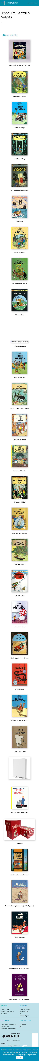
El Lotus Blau (19, 689)
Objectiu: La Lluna (20, 346)
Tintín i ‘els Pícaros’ (19, 96)
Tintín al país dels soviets (19, 812)
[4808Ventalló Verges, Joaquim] (19, 51)
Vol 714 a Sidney (19, 159)
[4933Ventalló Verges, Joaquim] (20, 175)
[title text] (12, 3)
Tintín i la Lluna (19, 937)
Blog (21, 1014)
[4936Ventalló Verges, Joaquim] (20, 269)
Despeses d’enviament (8, 1028)
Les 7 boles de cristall (19, 284)
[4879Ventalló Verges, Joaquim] (20, 144)
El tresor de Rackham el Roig (19, 408)
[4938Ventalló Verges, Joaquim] (19, 342)
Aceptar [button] (19, 1058)
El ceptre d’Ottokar (19, 471)
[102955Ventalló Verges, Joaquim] (19, 985)
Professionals (24, 1011)
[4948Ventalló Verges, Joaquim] (19, 425)
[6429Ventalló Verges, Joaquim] (19, 860)
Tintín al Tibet (19, 596)
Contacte (23, 1024)
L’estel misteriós (19, 627)
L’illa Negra (19, 221)
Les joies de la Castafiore (19, 190)
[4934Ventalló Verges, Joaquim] (19, 207)
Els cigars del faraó (19, 440)
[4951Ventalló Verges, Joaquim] (20, 518)
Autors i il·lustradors (7, 1011)
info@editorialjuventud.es (13, 1045)
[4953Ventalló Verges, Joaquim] (20, 581)
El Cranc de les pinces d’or (19, 720)
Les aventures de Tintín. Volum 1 (19, 968)
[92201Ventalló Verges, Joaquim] (19, 954)
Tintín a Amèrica (19, 377)
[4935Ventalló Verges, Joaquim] (19, 238)
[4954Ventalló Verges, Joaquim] (19, 612)
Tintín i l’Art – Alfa (20, 751)
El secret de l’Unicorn (19, 533)
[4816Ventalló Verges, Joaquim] (20, 82)
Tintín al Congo (19, 128)
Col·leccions (5, 1009)
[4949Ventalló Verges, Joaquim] (19, 456)
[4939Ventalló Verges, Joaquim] (19, 363)
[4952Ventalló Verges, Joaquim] (20, 550)
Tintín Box (19, 844)
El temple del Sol (19, 502)
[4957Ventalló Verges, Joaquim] (19, 706)
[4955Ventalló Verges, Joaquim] (19, 643)
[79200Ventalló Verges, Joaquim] (19, 922)
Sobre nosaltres (25, 1009)
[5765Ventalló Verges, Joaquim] (19, 737)
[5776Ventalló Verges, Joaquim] (19, 768)
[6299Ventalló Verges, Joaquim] (19, 829)
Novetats (4, 1014)
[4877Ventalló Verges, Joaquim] (19, 113)
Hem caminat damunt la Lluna (19, 65)
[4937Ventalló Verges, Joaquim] (20, 300)
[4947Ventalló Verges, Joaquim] (19, 394)
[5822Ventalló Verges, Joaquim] (19, 798)
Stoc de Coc (19, 315)
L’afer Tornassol (19, 252)
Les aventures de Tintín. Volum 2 (19, 1000)
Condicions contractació (9, 1024)
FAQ (21, 1026)
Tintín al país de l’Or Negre (19, 658)
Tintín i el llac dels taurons (19, 875)
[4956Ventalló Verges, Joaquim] (19, 674)
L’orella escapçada (19, 564)
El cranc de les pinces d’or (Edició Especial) (19, 906)
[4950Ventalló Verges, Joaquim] (20, 487)
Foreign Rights (24, 1016)
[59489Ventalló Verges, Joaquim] (20, 891)
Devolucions (5, 1026)
